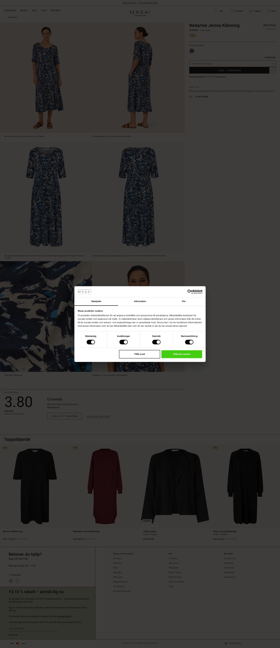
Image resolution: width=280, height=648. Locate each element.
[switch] (123, 342)
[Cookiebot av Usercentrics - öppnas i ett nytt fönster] (189, 291)
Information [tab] (140, 301)
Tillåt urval (139, 354)
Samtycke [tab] (96, 301)
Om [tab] (184, 301)
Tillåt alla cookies (181, 354)
